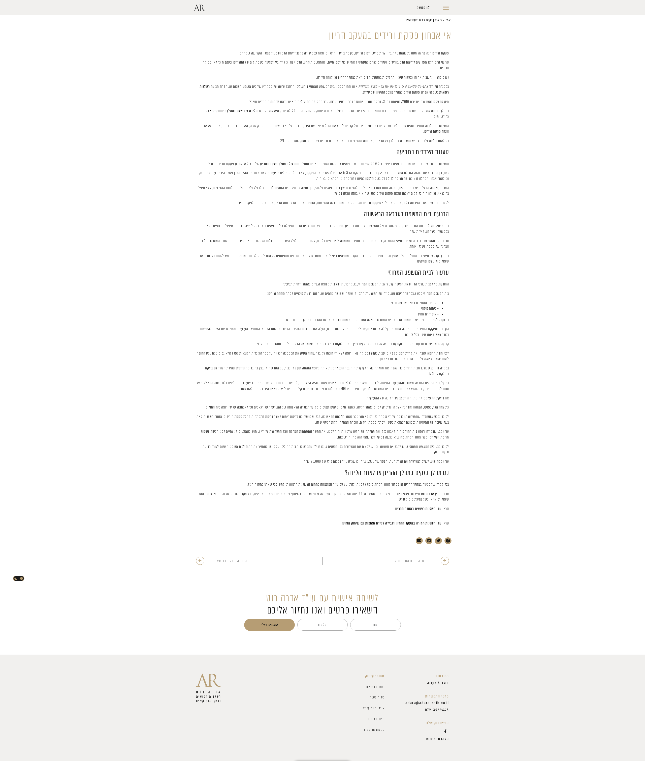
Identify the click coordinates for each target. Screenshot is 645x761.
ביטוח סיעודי (376, 697)
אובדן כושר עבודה (373, 708)
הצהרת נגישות (437, 739)
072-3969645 (437, 710)
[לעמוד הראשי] (208, 688)
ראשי (449, 20)
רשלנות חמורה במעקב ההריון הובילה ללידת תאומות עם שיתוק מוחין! (389, 523)
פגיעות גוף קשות (374, 729)
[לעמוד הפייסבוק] (445, 731)
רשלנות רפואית (375, 686)
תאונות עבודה (376, 718)
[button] (423, 8)
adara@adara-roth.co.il (427, 703)
